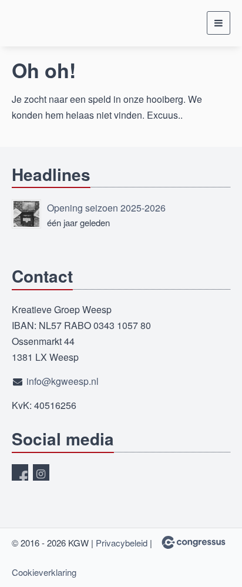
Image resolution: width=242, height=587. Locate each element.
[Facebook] (20, 472)
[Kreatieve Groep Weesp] (41, 23)
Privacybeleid (121, 542)
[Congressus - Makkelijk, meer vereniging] (193, 542)
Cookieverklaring (44, 572)
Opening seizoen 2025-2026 (106, 207)
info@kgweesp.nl (62, 381)
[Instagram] (41, 472)
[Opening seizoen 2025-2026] (26, 214)
